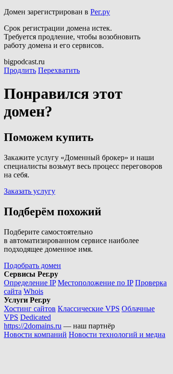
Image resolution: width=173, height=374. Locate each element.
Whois (33, 291)
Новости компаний (35, 334)
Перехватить (59, 70)
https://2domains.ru (33, 326)
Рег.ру (100, 12)
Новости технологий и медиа (117, 334)
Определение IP (30, 283)
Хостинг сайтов (30, 308)
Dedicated (35, 317)
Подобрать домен (32, 265)
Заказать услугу (29, 191)
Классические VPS (89, 308)
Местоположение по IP (95, 283)
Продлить (20, 70)
